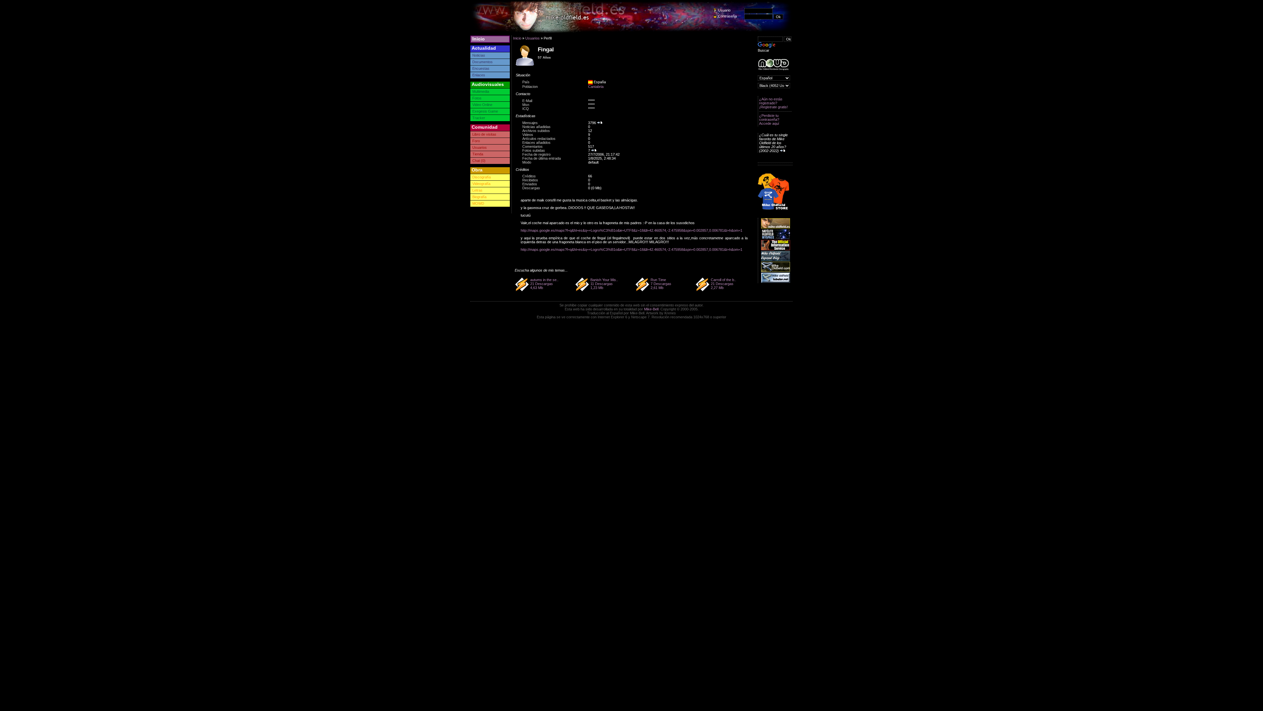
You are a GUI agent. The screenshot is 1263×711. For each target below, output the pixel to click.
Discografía (481, 177)
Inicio (478, 38)
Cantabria (596, 87)
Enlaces (478, 75)
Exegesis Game (485, 111)
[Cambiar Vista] (525, 65)
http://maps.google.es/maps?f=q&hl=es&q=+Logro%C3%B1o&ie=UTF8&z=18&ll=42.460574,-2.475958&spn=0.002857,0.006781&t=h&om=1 (631, 230)
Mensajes (530, 123)
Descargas (531, 188)
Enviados (529, 184)
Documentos (482, 62)
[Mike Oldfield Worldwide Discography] (773, 64)
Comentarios (532, 146)
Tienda (477, 154)
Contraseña (727, 16)
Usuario (724, 10)
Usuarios (479, 147)
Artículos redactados (539, 139)
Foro (476, 141)
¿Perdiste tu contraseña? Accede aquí (769, 119)
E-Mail (527, 101)
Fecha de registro (536, 154)
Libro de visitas (484, 134)
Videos (527, 135)
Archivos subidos (536, 131)
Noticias (478, 55)
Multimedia (480, 91)
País (526, 82)
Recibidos (530, 180)
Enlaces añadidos (536, 143)
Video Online (482, 105)
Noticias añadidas (536, 127)
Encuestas (480, 68)
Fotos (477, 98)
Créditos (529, 176)
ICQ (525, 109)
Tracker (478, 118)
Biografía (479, 197)
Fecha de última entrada (541, 158)
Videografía (481, 184)
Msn (525, 105)
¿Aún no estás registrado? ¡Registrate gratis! (773, 103)
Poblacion (530, 87)
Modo (526, 162)
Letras (477, 190)
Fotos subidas (533, 150)
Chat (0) (478, 161)
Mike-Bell (651, 309)
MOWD (478, 203)
